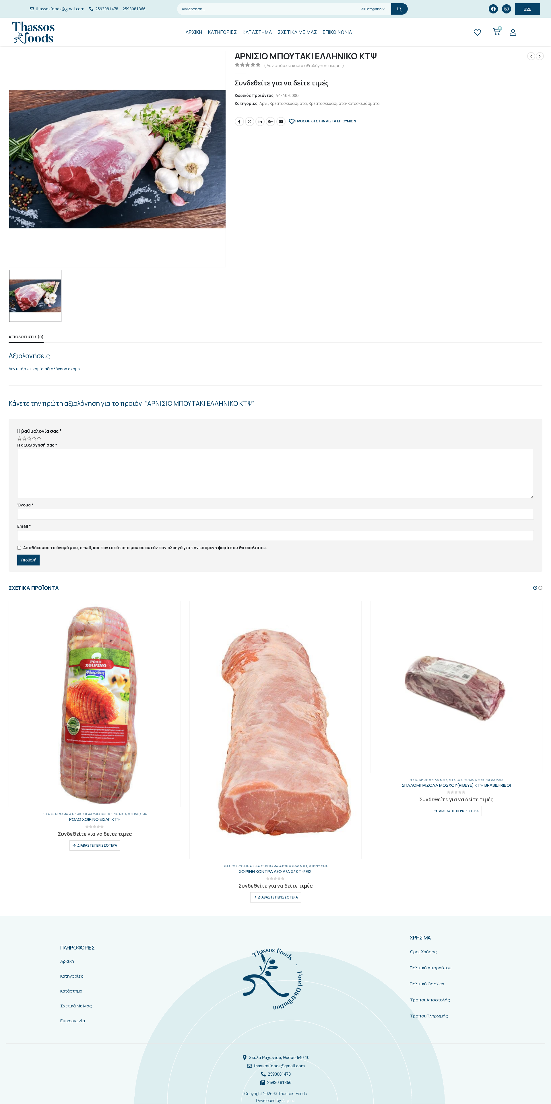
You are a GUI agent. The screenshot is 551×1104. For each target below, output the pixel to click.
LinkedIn (260, 121)
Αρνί (263, 103)
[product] (95, 704)
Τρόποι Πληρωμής (429, 1016)
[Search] (399, 9)
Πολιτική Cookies (427, 984)
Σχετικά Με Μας (76, 1006)
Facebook (239, 121)
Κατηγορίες (72, 976)
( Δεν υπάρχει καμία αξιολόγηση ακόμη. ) (304, 65)
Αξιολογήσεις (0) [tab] (26, 336)
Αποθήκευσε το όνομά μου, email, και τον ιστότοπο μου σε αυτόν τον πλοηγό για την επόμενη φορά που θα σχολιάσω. (145, 547)
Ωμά (143, 814)
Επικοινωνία (72, 1021)
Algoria (288, 1100)
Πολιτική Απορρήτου (430, 968)
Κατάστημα (71, 991)
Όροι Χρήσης (423, 952)
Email (281, 121)
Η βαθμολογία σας (39, 431)
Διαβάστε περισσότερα (97, 845)
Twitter (249, 121)
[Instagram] (506, 8)
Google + (270, 121)
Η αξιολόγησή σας (37, 445)
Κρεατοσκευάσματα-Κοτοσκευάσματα (344, 103)
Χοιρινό (133, 814)
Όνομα (25, 505)
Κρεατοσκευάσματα (288, 103)
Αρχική (67, 961)
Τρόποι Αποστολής (430, 1000)
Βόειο (414, 780)
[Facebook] (493, 8)
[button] (535, 587)
